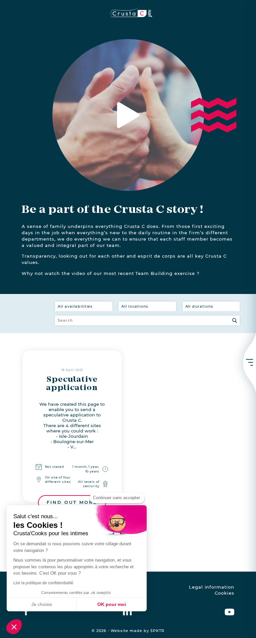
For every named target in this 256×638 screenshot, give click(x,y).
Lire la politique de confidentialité (43, 583)
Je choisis (41, 604)
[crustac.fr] (128, 12)
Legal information (211, 587)
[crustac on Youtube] (229, 611)
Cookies (224, 593)
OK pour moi (111, 604)
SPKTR (157, 631)
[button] (14, 627)
